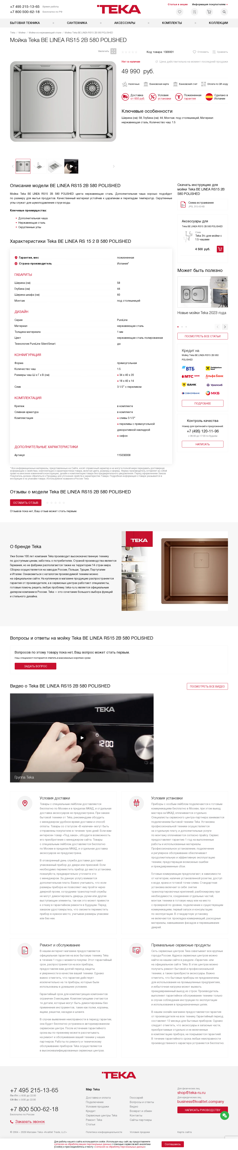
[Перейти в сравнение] (194, 12)
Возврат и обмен (141, 1111)
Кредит (91, 1111)
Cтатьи (90, 1124)
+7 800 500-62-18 (25, 12)
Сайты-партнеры (141, 1119)
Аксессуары (124, 22)
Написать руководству (202, 1110)
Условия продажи (97, 1106)
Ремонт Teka (94, 1119)
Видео (134, 1106)
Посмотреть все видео (207, 686)
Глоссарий (136, 1097)
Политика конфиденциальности (104, 1132)
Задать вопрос (35, 666)
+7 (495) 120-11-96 (203, 431)
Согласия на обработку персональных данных (120, 1147)
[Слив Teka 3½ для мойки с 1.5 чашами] (188, 237)
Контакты (136, 1115)
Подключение (95, 1102)
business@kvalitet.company (200, 1102)
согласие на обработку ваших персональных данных (82, 1144)
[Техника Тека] (119, 9)
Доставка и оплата (98, 1097)
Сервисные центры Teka (101, 1115)
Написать (203, 444)
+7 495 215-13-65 (25, 7)
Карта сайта (184, 1132)
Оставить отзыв (25, 502)
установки (164, 98)
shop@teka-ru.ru (191, 1093)
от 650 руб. (138, 98)
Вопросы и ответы (142, 1102)
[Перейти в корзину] (209, 12)
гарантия (190, 98)
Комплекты (172, 22)
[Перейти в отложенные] (179, 12)
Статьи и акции (178, 4)
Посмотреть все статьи (203, 336)
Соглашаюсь (173, 1144)
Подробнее (202, 403)
